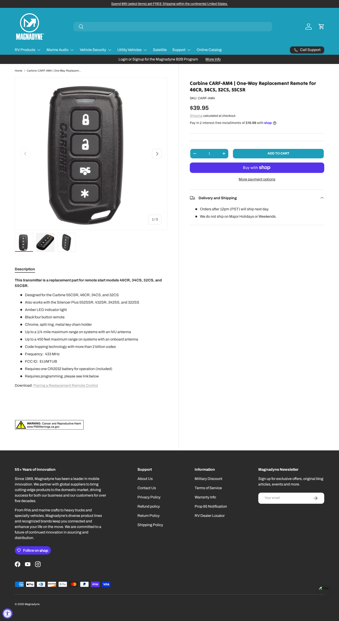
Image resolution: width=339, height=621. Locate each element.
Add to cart (278, 153)
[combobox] (172, 26)
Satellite (160, 50)
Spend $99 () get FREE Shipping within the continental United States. (169, 4)
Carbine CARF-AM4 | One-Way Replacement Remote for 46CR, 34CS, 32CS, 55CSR (54, 70)
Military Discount (208, 479)
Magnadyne (32, 604)
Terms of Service (208, 488)
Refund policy (148, 506)
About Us (145, 479)
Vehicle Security (93, 50)
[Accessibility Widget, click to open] (7, 613)
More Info (213, 59)
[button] (321, 26)
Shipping (196, 115)
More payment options (257, 179)
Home (18, 70)
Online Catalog (209, 50)
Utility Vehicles (129, 50)
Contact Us (146, 488)
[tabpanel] (91, 353)
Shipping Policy (150, 525)
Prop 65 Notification (211, 506)
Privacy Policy (149, 497)
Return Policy (148, 516)
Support (178, 50)
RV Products (25, 50)
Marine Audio (57, 50)
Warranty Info (205, 497)
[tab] (25, 269)
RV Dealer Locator (210, 516)
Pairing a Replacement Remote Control (65, 385)
